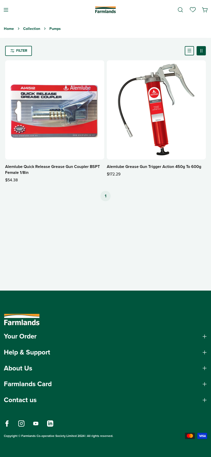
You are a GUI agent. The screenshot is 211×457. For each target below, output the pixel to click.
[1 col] (189, 50)
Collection (31, 28)
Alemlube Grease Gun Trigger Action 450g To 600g (154, 167)
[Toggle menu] (6, 9)
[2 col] (201, 50)
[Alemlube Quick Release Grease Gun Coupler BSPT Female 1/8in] (54, 109)
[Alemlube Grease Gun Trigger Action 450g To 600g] (156, 109)
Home (9, 28)
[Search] (180, 10)
